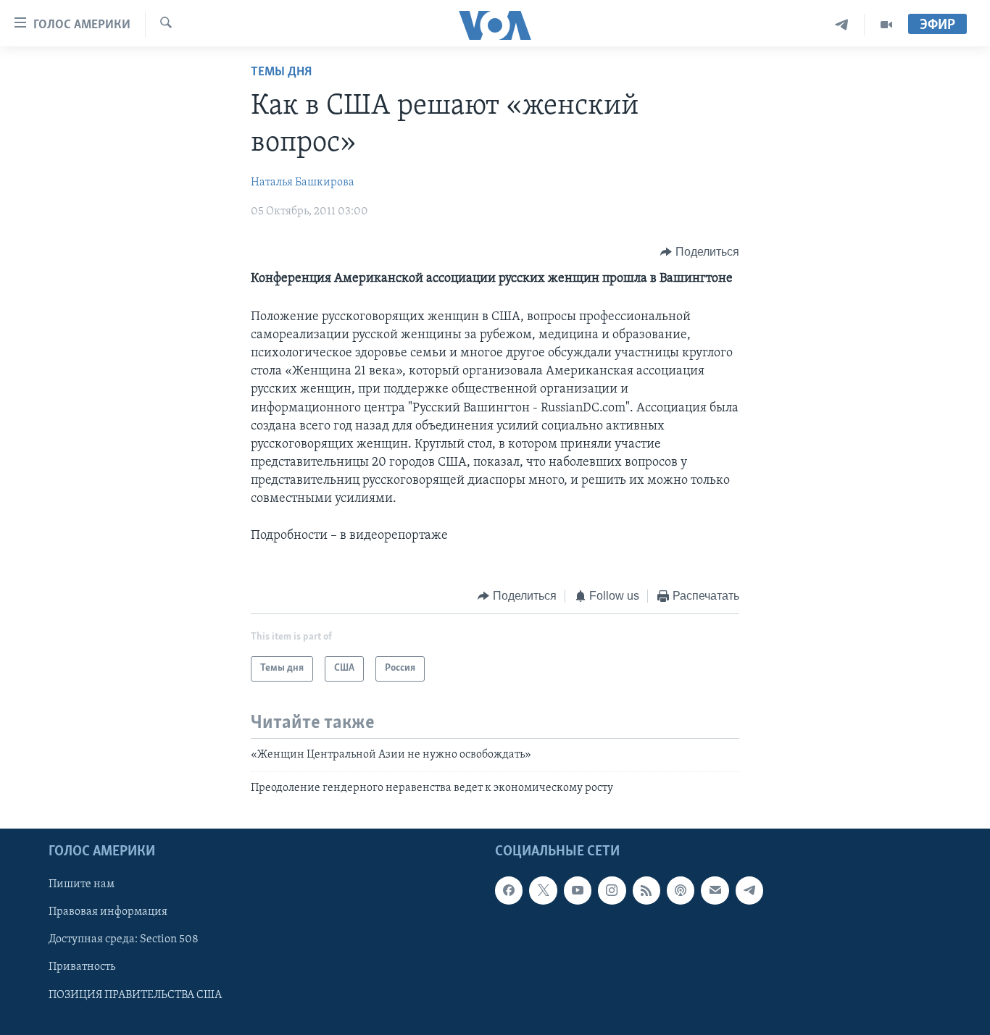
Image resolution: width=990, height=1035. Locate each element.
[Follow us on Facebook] (509, 891)
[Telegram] (842, 25)
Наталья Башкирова (302, 182)
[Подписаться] (714, 891)
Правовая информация (108, 912)
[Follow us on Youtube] (577, 891)
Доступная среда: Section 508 (124, 940)
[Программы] (886, 25)
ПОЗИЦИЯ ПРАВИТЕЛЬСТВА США (135, 995)
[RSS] (646, 891)
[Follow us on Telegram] (749, 891)
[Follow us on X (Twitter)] (543, 891)
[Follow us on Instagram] (611, 891)
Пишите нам (82, 885)
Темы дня (281, 72)
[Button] (699, 252)
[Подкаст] (680, 891)
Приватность (82, 967)
